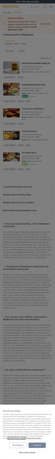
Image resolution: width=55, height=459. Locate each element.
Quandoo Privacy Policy (16, 438)
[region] (27, 432)
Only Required (17, 445)
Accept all (37, 445)
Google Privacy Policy (33, 438)
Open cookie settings (27, 452)
